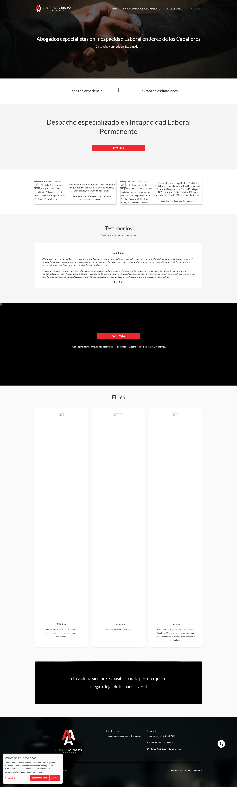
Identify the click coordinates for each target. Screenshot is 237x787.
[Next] (205, 194)
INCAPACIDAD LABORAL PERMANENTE (141, 9)
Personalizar (10, 778)
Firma (114, 9)
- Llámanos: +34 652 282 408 (161, 735)
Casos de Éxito (173, 9)
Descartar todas (39, 778)
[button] (221, 744)
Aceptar (54, 778)
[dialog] (33, 768)
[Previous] (31, 194)
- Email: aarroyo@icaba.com (160, 742)
